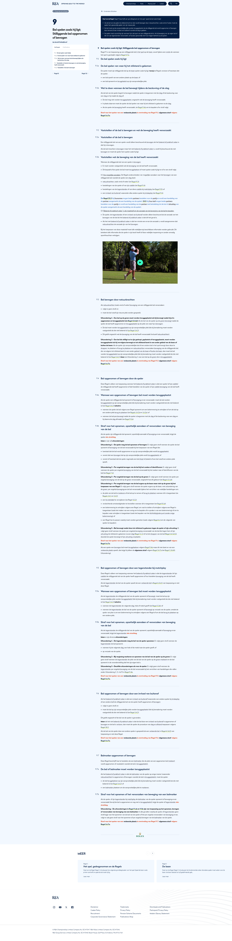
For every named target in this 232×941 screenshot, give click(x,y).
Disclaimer (94, 907)
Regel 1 (85, 864)
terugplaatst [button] (122, 81)
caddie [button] (132, 185)
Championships (131, 3)
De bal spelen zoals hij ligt (64, 53)
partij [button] (155, 198)
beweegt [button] (168, 321)
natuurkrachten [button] (108, 182)
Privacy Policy (125, 910)
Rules (141, 3)
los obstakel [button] (110, 500)
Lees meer (86, 876)
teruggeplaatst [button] (125, 100)
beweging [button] (148, 100)
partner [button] (106, 201)
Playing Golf (151, 3)
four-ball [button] (152, 201)
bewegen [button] (167, 175)
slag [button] (160, 93)
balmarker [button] (138, 761)
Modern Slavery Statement (159, 913)
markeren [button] (121, 493)
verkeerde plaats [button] (107, 550)
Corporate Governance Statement (103, 917)
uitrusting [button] (172, 204)
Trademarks (124, 907)
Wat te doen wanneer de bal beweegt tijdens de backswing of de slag (70, 59)
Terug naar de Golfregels (61, 11)
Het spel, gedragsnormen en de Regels (102, 866)
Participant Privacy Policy (159, 910)
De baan (166, 866)
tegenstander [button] (122, 189)
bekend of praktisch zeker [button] (168, 142)
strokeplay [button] (149, 193)
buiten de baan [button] (156, 351)
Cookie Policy (95, 910)
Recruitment (95, 913)
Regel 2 (164, 864)
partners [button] (136, 198)
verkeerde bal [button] (146, 583)
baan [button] (150, 52)
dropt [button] (141, 459)
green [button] (162, 321)
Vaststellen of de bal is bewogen (66, 67)
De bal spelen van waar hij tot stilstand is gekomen (71, 55)
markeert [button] (164, 660)
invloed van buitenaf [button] (113, 193)
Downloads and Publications (160, 907)
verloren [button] (119, 724)
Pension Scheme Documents (130, 913)
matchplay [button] (148, 189)
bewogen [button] (150, 142)
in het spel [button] (140, 52)
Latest (162, 3)
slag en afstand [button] (156, 724)
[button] (171, 4)
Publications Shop (126, 917)
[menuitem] (56, 3)
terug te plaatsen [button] (124, 348)
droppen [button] (104, 348)
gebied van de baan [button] (141, 351)
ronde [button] (168, 52)
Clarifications (66, 47)
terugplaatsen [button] (134, 170)
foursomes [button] (118, 198)
